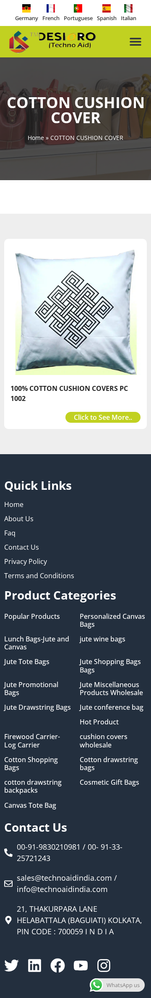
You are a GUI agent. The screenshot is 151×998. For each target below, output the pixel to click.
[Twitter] (11, 965)
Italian (128, 18)
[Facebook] (57, 965)
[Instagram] (103, 965)
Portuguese (78, 18)
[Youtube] (80, 965)
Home (36, 138)
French (51, 18)
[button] (135, 41)
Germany (26, 18)
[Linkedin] (34, 965)
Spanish (107, 18)
